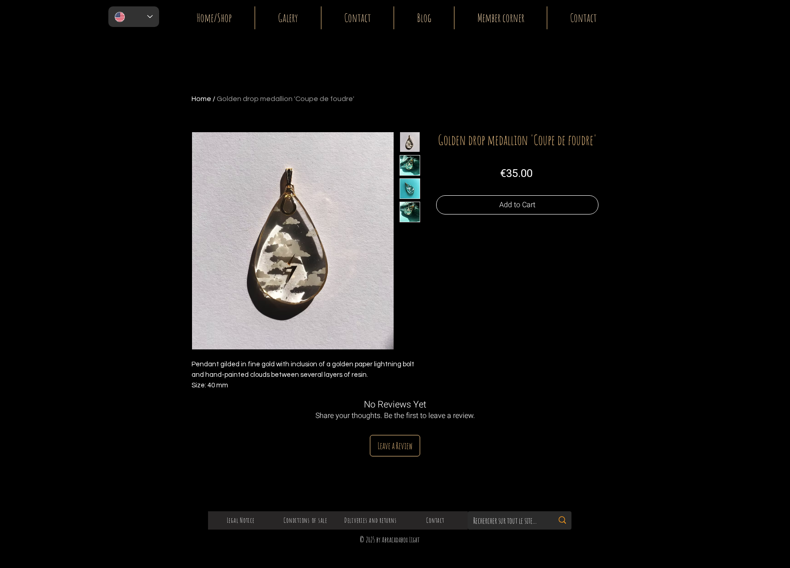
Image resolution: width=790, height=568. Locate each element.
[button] (749, 13)
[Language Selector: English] (133, 16)
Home (201, 98)
